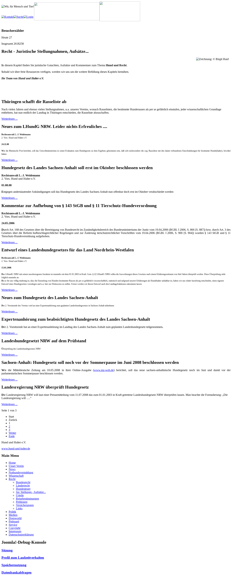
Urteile (20, 495)
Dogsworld (15, 518)
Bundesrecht (23, 482)
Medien (13, 514)
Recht (12, 479)
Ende (12, 436)
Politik (12, 511)
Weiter (12, 432)
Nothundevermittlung (21, 472)
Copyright (14, 528)
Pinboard (14, 521)
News (12, 469)
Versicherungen (25, 505)
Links (19, 508)
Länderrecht (23, 485)
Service (13, 524)
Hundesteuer (23, 488)
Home (12, 462)
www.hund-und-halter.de (15, 448)
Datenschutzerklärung (21, 534)
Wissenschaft (16, 475)
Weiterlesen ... (9, 118)
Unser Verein (16, 465)
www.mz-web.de (104, 370)
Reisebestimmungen (27, 498)
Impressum (15, 531)
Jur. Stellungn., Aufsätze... (31, 492)
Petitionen (21, 501)
